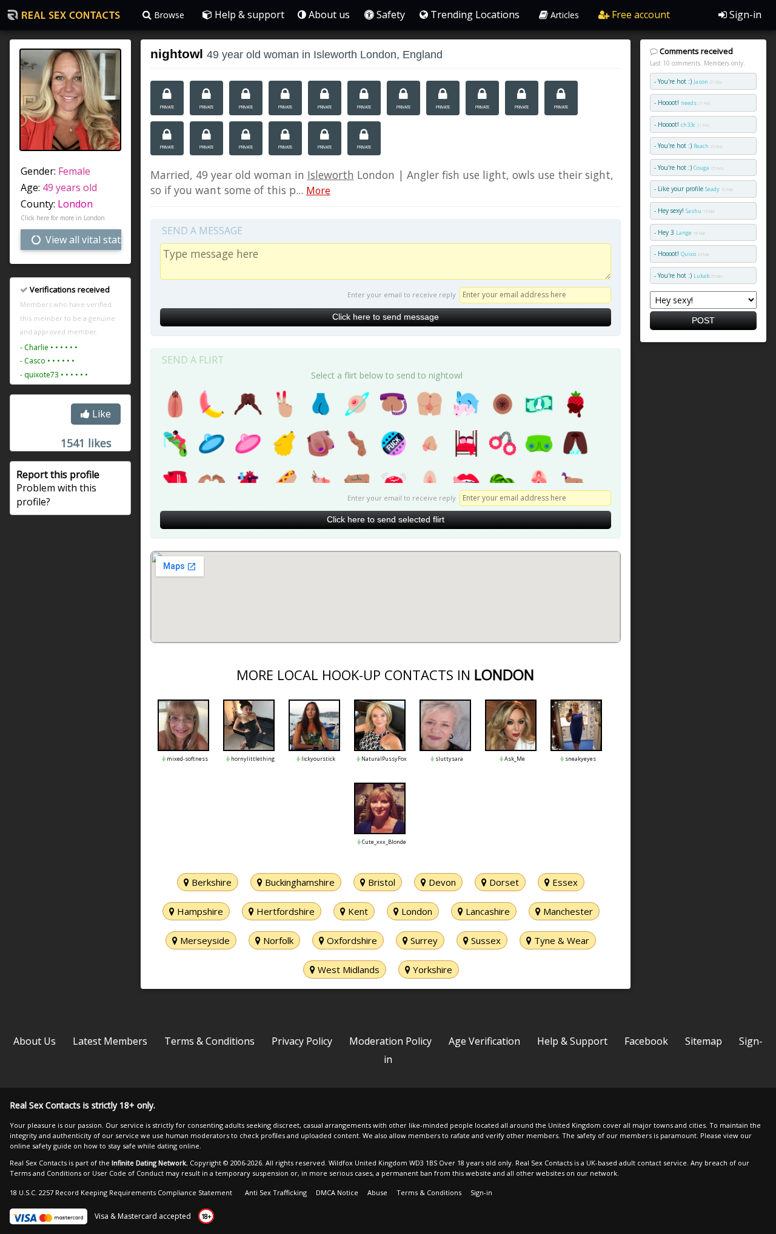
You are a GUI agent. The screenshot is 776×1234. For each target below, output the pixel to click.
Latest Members (110, 1041)
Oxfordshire (350, 940)
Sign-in (744, 14)
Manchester (567, 911)
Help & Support (572, 1041)
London (75, 204)
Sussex (485, 940)
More (318, 190)
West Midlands (347, 969)
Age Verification (484, 1041)
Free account (639, 14)
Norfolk (277, 940)
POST (703, 320)
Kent (357, 911)
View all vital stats (82, 239)
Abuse (377, 1192)
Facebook (646, 1041)
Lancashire (486, 911)
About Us (34, 1041)
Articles (563, 15)
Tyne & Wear (560, 940)
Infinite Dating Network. (150, 1162)
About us (328, 14)
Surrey (423, 940)
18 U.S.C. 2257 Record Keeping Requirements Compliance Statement (121, 1192)
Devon (441, 882)
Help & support (248, 14)
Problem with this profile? (57, 488)
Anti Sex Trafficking (276, 1192)
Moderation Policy (390, 1041)
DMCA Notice (337, 1192)
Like (100, 413)
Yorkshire (431, 969)
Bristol (380, 882)
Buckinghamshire (299, 882)
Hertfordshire (284, 911)
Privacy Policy (302, 1041)
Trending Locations (474, 14)
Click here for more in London (63, 218)
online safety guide (41, 1145)
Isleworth (330, 174)
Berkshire (210, 882)
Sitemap (703, 1041)
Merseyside (204, 940)
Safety (389, 14)
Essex (564, 882)
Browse (168, 15)
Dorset (503, 882)
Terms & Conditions (209, 1041)
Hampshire (199, 911)
